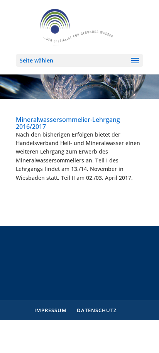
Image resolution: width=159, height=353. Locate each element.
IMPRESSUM (50, 310)
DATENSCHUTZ (97, 310)
